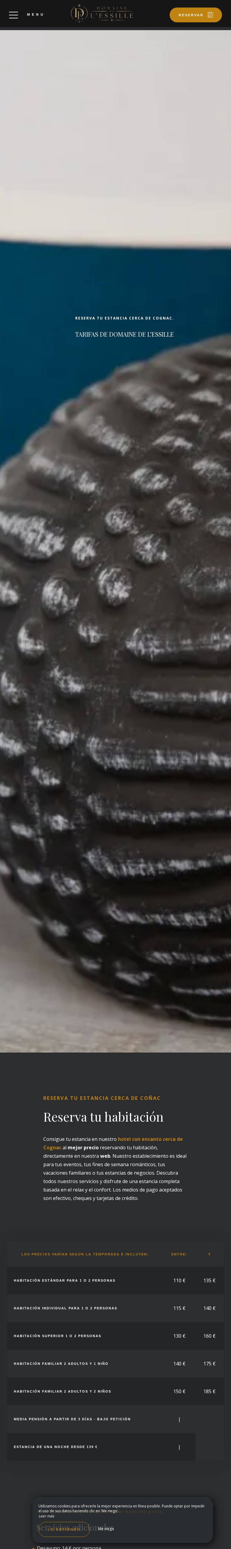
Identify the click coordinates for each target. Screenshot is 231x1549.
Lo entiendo (64, 1529)
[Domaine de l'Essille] (102, 13)
